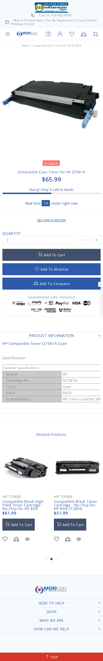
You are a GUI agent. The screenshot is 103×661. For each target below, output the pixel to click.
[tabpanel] (26, 500)
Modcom (27, 34)
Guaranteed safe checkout (51, 297)
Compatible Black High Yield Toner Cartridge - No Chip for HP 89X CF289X (23, 507)
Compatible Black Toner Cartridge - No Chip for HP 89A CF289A (75, 505)
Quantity (11, 233)
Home (25, 45)
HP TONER (11, 497)
